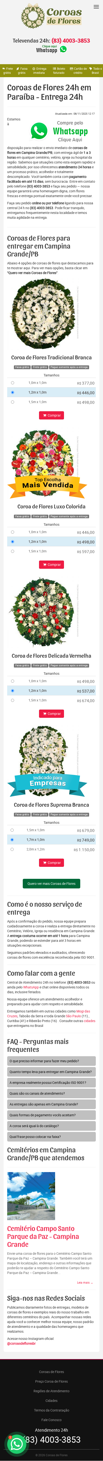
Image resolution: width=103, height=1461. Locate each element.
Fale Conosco (51, 1419)
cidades (89, 1020)
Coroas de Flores (51, 1371)
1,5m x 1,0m (37, 402)
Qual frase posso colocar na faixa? (35, 1136)
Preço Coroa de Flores (51, 1381)
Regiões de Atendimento (51, 1391)
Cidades (51, 1400)
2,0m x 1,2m (36, 849)
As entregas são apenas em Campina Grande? (44, 1104)
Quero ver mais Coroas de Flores (51, 883)
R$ (86, 383)
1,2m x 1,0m (37, 392)
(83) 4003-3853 (70, 41)
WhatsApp (31, 987)
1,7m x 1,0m (36, 839)
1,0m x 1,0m (37, 382)
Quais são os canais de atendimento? (37, 1093)
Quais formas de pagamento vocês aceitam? (43, 1115)
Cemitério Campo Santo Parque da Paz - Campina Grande (43, 1236)
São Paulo (73, 1016)
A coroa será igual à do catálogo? (34, 1126)
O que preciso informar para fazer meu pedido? (44, 1061)
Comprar (54, 415)
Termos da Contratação (51, 1410)
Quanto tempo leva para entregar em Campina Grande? (51, 1071)
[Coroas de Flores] (51, 16)
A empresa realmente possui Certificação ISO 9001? (48, 1082)
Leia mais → (85, 1282)
